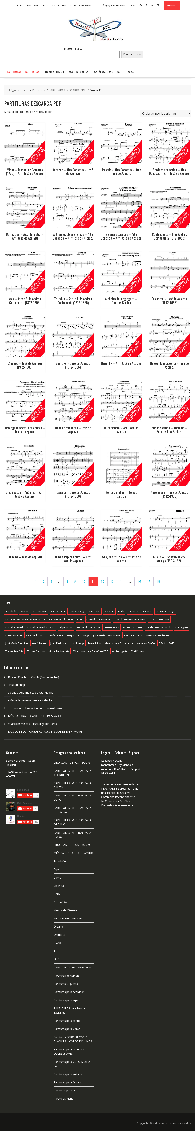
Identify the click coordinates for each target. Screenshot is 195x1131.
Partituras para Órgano (68, 1082)
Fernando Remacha (88, 627)
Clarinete (59, 886)
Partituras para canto (67, 1020)
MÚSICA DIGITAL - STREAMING (73, 853)
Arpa (56, 869)
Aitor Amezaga (77, 611)
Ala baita (109, 611)
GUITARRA (60, 902)
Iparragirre (181, 627)
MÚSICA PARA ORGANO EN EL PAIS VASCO (35, 716)
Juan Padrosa (58, 643)
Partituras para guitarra (68, 1074)
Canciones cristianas (140, 611)
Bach (121, 611)
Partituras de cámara (67, 975)
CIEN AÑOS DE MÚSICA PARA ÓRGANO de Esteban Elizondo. (39, 619)
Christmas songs (165, 611)
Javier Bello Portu (35, 635)
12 (102, 582)
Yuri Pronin (137, 651)
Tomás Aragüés (14, 651)
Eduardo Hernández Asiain (129, 619)
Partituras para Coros (67, 1029)
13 (112, 582)
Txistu (57, 951)
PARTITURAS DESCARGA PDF (72, 967)
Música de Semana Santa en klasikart (31, 700)
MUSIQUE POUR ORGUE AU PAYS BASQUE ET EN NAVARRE (45, 731)
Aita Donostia (39, 611)
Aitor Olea (95, 611)
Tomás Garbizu (36, 651)
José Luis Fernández (157, 635)
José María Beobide (16, 643)
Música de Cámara (65, 910)
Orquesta (59, 935)
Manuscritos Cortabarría (119, 643)
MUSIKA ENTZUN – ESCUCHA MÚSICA (73, 5)
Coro (80, 619)
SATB (172, 643)
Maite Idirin (94, 643)
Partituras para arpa (66, 1000)
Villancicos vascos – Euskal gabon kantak (33, 724)
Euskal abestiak (14, 627)
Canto (57, 877)
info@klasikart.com (18, 772)
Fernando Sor (111, 627)
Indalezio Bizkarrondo (159, 627)
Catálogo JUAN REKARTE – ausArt (117, 5)
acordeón (11, 611)
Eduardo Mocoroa (159, 619)
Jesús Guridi (56, 635)
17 (148, 582)
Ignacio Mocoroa (132, 627)
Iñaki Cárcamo (13, 635)
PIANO (58, 943)
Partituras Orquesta (66, 984)
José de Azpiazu (133, 635)
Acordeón (60, 861)
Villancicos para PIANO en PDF (90, 651)
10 (84, 582)
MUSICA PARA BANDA (68, 918)
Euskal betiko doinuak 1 (41, 627)
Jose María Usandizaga (106, 635)
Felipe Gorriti (66, 627)
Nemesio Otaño (146, 643)
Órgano (58, 926)
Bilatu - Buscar (74, 48)
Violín (57, 959)
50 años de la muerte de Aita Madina (31, 692)
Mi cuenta (171, 5)
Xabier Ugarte (120, 651)
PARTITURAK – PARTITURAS (32, 5)
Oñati (162, 643)
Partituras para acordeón (69, 992)
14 (121, 582)
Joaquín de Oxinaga (78, 635)
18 (158, 582)
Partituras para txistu (66, 1090)
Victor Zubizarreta (59, 651)
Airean (24, 611)
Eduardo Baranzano (98, 619)
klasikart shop (16, 685)
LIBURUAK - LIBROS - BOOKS (72, 762)
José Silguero (39, 643)
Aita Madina (58, 611)
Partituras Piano (64, 1098)
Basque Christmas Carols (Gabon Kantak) (33, 677)
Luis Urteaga (77, 643)
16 (139, 582)
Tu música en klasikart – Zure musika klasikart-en (38, 708)
